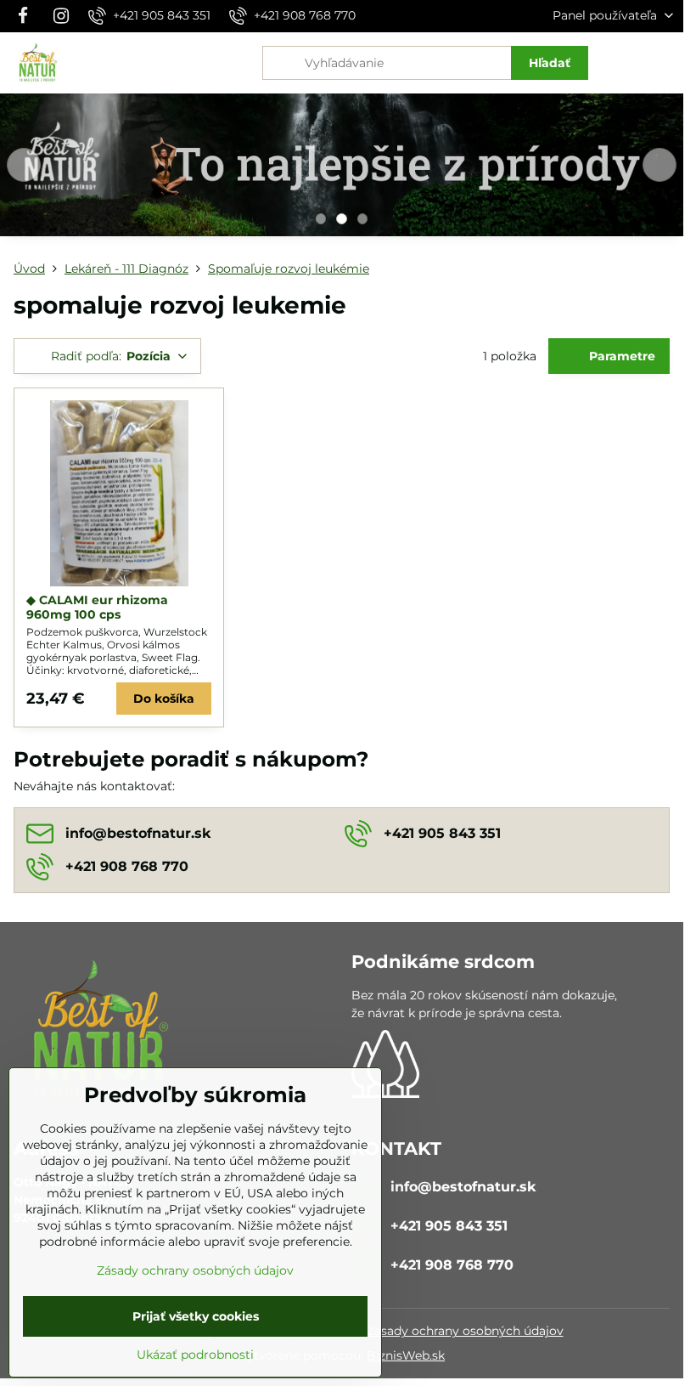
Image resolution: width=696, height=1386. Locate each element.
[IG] (61, 16)
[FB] (28, 16)
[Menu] (663, 63)
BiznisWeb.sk (406, 1355)
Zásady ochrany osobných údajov (465, 1330)
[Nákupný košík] (622, 63)
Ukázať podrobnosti (195, 1354)
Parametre (620, 356)
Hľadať (549, 63)
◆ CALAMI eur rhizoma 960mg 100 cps (97, 607)
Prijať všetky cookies (195, 1316)
